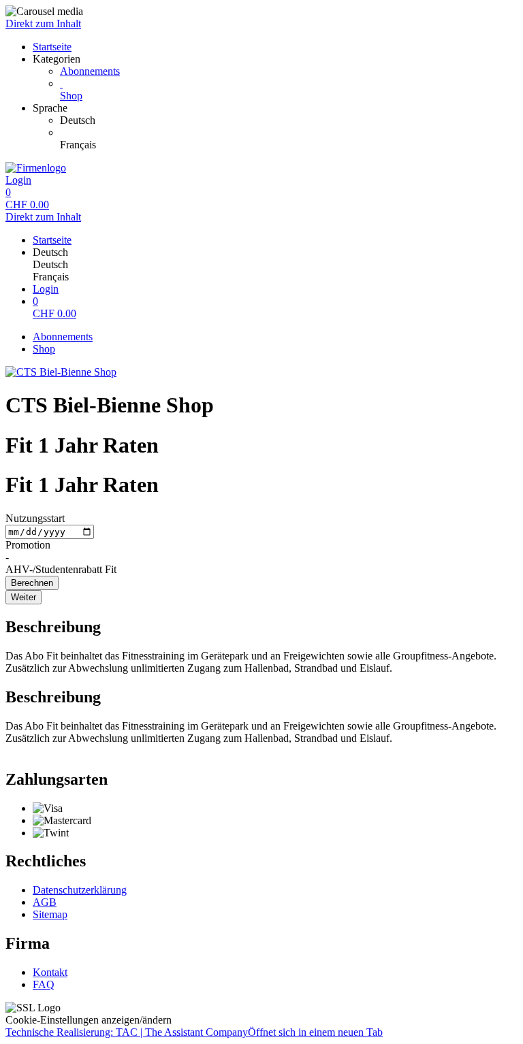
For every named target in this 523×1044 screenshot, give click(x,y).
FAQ (43, 984)
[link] (289, 120)
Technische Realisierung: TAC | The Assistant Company (194, 1032)
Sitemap (50, 914)
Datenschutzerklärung (80, 890)
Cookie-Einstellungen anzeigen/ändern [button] (88, 1020)
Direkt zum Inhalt (43, 23)
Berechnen (32, 583)
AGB (45, 902)
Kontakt (50, 972)
